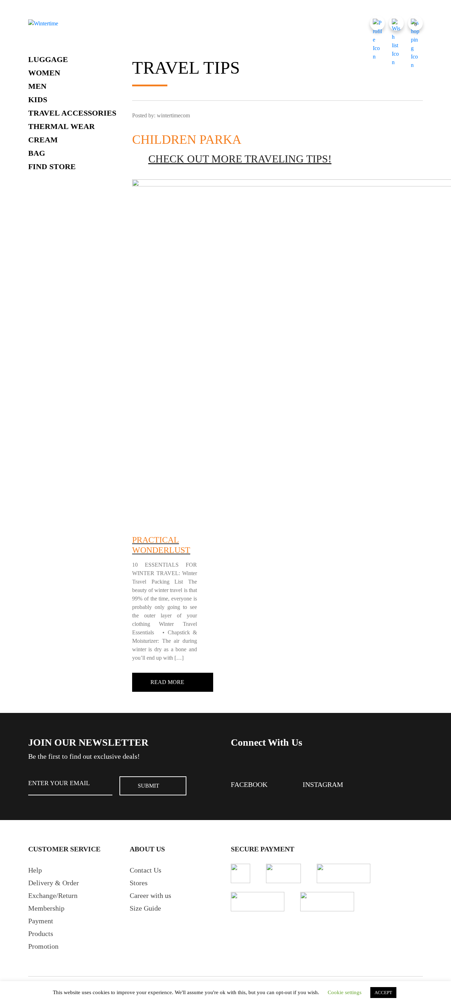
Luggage (48, 59)
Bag (36, 153)
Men (37, 86)
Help (35, 870)
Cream (43, 139)
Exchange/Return (53, 895)
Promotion (43, 946)
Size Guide (145, 908)
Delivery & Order (53, 883)
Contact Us (145, 870)
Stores (139, 883)
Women (44, 72)
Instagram (323, 784)
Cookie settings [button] (345, 992)
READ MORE (167, 682)
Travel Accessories (72, 113)
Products (40, 933)
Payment (40, 921)
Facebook (249, 784)
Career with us (150, 895)
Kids (37, 99)
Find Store (52, 166)
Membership (46, 908)
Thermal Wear (61, 126)
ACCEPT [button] (383, 992)
